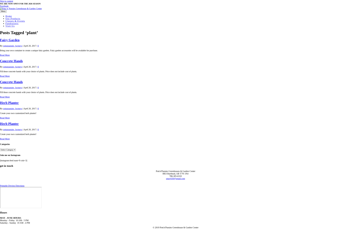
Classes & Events (15, 21)
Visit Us (10, 26)
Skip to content (6, 1)
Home (8, 16)
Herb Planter (9, 103)
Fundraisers (12, 23)
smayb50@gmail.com (175, 178)
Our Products (12, 18)
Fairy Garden (9, 40)
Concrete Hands (11, 61)
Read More (5, 55)
